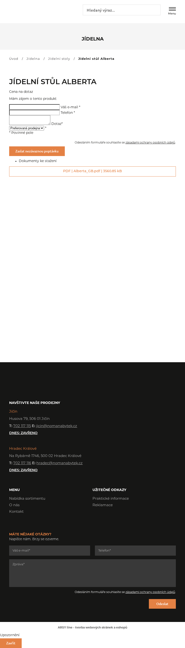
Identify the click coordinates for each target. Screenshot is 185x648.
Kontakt (16, 512)
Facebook (96, 519)
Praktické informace (110, 499)
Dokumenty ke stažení (38, 161)
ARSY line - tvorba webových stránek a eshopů (92, 627)
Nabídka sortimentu (27, 499)
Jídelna (33, 59)
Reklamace (102, 505)
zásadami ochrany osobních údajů (150, 142)
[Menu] (172, 9)
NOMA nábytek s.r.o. (26, 11)
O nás (14, 505)
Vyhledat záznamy (155, 9)
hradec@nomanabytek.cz (59, 463)
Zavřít (10, 643)
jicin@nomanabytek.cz (56, 426)
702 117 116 (22, 463)
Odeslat (162, 603)
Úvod (13, 59)
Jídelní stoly (59, 59)
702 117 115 (22, 426)
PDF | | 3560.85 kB (92, 171)
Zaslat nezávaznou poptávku (37, 151)
